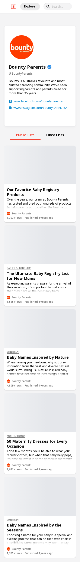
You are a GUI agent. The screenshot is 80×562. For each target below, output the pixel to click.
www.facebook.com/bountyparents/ (38, 101)
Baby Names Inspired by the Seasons (34, 527)
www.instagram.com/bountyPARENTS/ (40, 108)
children (13, 351)
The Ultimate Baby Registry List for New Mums (38, 276)
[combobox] (57, 6)
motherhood (16, 435)
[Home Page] (13, 6)
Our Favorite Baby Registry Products (33, 192)
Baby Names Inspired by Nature (38, 357)
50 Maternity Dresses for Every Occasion (37, 444)
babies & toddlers (19, 268)
